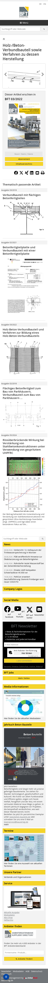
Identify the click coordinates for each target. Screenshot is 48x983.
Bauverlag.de (7, 980)
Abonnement (24, 159)
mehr (6, 824)
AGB (27, 971)
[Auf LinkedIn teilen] (32, 174)
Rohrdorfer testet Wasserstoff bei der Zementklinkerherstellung (24, 564)
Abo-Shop (8, 917)
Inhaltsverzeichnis (24, 164)
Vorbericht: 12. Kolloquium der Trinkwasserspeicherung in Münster (22, 551)
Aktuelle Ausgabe (11, 912)
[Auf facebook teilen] (16, 174)
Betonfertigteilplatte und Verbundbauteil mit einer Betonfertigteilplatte (19, 250)
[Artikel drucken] (42, 172)
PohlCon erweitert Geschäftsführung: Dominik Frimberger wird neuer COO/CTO (24, 579)
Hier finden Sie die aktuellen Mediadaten (22, 718)
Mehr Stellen (24, 678)
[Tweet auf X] (21, 174)
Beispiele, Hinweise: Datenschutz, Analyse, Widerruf (23, 666)
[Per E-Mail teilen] (37, 172)
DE (40, 4)
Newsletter (6, 971)
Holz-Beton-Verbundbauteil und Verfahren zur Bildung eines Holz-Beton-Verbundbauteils (23, 333)
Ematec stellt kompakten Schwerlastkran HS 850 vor (20, 571)
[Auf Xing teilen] (26, 174)
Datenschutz (36, 971)
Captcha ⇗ (34, 656)
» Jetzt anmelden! (24, 660)
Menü (25, 22)
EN (44, 4)
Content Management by (12, 978)
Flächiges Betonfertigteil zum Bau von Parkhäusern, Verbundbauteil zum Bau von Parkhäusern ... (22, 393)
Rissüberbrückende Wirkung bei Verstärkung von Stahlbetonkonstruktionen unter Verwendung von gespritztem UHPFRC (24, 446)
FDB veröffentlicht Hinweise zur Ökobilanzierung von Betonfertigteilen (23, 557)
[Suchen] (44, 29)
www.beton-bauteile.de (19, 817)
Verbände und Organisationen (17, 877)
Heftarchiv (8, 920)
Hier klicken (27, 653)
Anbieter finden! (25, 959)
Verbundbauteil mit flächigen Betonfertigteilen (22, 196)
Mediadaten (9, 915)
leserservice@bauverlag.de (16, 822)
